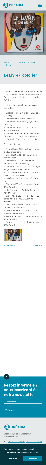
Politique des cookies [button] (30, 452)
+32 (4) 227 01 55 (16, 441)
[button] (39, 5)
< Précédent (9, 245)
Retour (7, 62)
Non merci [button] (13, 459)
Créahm (21, 62)
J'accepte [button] (33, 459)
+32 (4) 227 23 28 (34, 441)
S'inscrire (10, 410)
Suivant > (37, 245)
